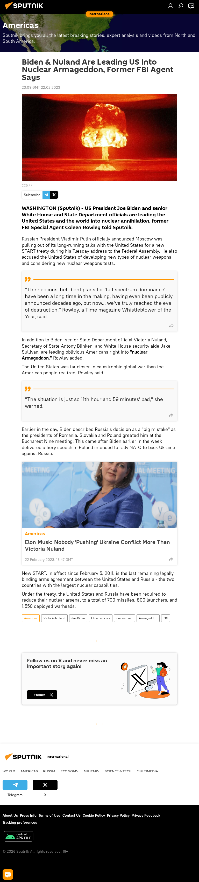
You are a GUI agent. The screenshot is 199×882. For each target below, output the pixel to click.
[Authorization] (170, 6)
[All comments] (8, 874)
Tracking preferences (20, 822)
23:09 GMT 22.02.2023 (41, 87)
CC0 (25, 185)
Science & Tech (118, 771)
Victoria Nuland (54, 618)
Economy (70, 771)
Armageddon (148, 618)
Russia (49, 771)
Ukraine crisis (100, 618)
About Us (10, 815)
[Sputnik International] (25, 10)
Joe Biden (78, 618)
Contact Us (71, 815)
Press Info (28, 815)
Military (92, 771)
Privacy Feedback (146, 815)
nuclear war (124, 618)
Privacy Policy (118, 815)
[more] (171, 325)
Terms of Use (49, 815)
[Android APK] (18, 837)
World (9, 771)
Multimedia (147, 771)
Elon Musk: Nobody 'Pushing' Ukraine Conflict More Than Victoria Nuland (97, 545)
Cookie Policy (94, 815)
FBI (166, 618)
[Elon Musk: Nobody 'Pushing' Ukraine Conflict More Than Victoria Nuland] (99, 495)
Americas (35, 533)
